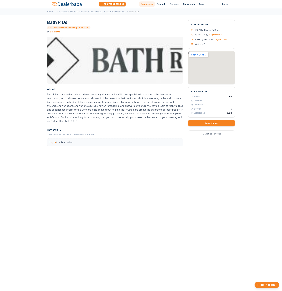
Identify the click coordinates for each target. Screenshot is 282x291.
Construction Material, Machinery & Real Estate (79, 11)
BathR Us (55, 31)
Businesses (147, 4)
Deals (201, 4)
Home (50, 11)
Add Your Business (114, 4)
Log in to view (215, 35)
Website (199, 44)
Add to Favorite (213, 133)
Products (161, 4)
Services (174, 4)
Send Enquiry (211, 123)
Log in (52, 142)
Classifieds (189, 4)
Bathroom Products (115, 11)
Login (225, 4)
